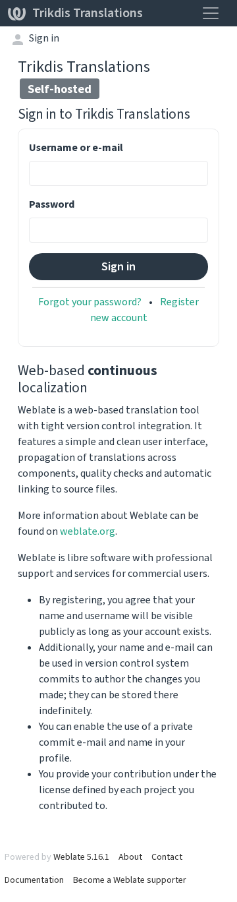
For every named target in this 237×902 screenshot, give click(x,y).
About (130, 857)
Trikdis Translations (87, 13)
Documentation (34, 880)
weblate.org (87, 531)
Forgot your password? (90, 302)
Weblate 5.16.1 (81, 857)
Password (51, 204)
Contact (166, 857)
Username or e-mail (76, 147)
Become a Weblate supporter (129, 880)
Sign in (44, 38)
